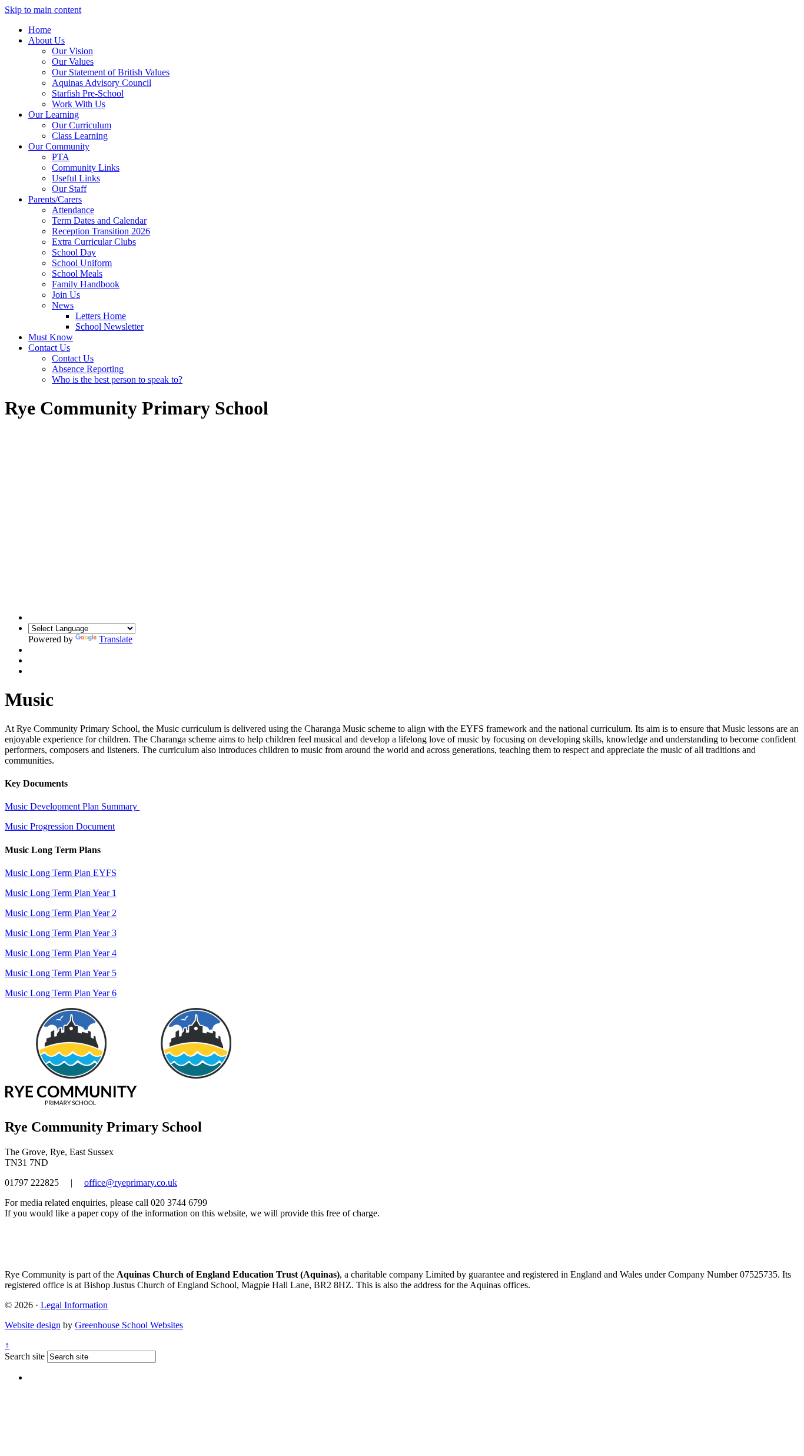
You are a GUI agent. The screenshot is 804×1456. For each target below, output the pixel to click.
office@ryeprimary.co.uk (130, 1183)
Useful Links (76, 178)
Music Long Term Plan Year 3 (61, 933)
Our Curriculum (81, 125)
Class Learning (80, 136)
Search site (25, 1356)
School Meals (77, 273)
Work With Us (78, 104)
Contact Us (49, 348)
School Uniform (82, 263)
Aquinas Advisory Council (101, 83)
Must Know (50, 337)
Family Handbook (85, 284)
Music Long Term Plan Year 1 (61, 893)
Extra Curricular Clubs (94, 242)
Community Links (85, 167)
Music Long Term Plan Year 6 (61, 993)
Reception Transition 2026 (101, 231)
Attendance (73, 210)
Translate (115, 639)
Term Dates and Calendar (99, 220)
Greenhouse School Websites (129, 1325)
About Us (46, 40)
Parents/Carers (55, 199)
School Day (74, 252)
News (63, 305)
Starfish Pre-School (88, 93)
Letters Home (100, 316)
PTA (60, 157)
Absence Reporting (88, 369)
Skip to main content (43, 10)
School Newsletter (109, 326)
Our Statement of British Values (111, 72)
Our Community (58, 146)
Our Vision (72, 51)
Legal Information (74, 1305)
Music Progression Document (60, 826)
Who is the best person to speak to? (117, 379)
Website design (33, 1325)
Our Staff (69, 189)
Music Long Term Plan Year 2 (61, 913)
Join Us (66, 295)
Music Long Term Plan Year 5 (61, 973)
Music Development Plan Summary (72, 806)
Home (39, 30)
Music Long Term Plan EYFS (61, 873)
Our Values (73, 62)
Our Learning (53, 115)
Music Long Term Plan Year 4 (61, 953)
